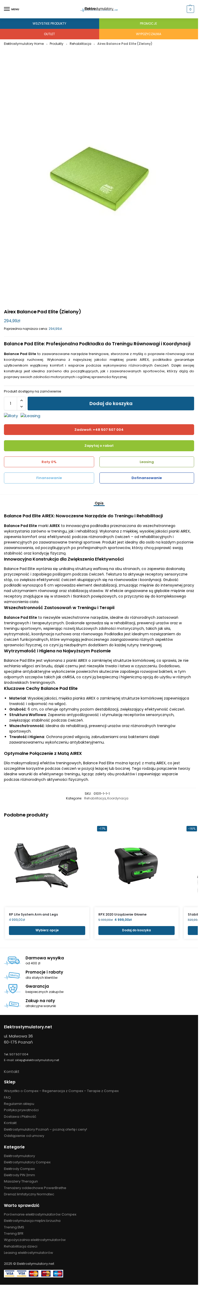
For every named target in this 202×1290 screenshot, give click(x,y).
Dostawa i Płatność (20, 1116)
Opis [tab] (99, 503)
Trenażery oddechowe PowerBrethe (35, 1187)
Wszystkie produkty (49, 23)
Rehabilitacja (80, 43)
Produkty (56, 43)
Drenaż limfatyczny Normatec (29, 1194)
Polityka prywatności (21, 1110)
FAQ (7, 1097)
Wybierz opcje (47, 930)
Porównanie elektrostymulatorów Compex (40, 1214)
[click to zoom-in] (99, 178)
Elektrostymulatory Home (24, 43)
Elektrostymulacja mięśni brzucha (32, 1220)
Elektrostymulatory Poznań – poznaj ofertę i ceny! (45, 1129)
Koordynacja (117, 798)
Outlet (49, 34)
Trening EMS (14, 1227)
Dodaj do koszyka (111, 403)
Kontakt (11, 1071)
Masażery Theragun (21, 1181)
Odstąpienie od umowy (24, 1135)
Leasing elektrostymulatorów (28, 1252)
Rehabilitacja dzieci (20, 1246)
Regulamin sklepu (19, 1103)
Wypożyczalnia (148, 34)
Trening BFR (13, 1233)
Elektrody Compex (19, 1168)
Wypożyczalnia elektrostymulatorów (35, 1239)
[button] (189, 9)
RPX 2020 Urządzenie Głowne (122, 914)
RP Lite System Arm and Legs (33, 914)
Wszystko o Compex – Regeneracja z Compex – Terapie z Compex (61, 1090)
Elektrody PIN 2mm (19, 1175)
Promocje (148, 23)
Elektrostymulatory (19, 1155)
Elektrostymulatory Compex (27, 1162)
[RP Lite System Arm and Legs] (47, 865)
